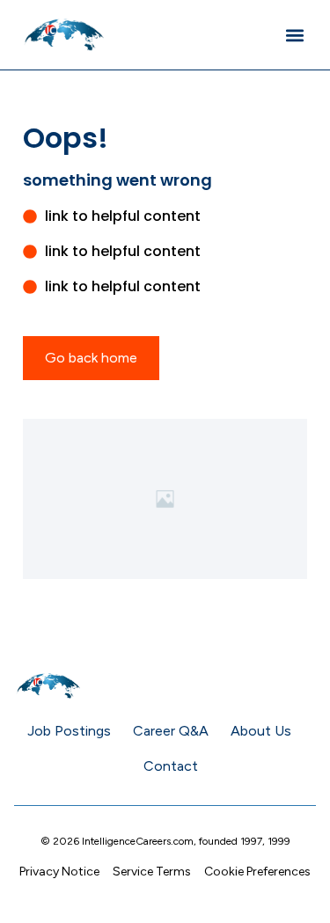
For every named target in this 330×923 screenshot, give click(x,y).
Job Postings (69, 730)
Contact (170, 766)
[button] (294, 34)
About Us (261, 730)
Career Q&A (171, 730)
